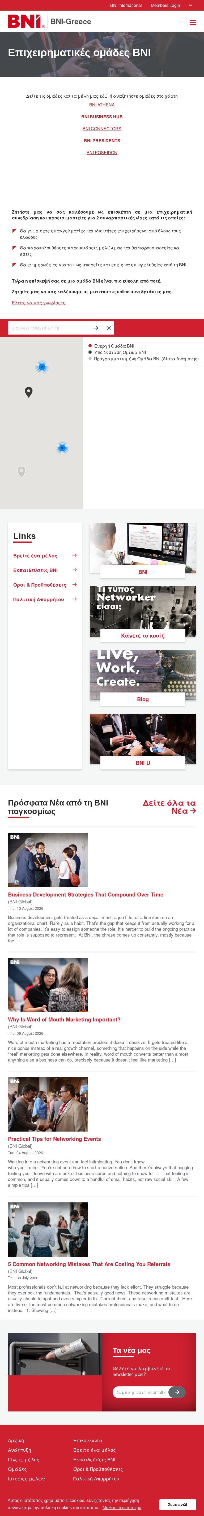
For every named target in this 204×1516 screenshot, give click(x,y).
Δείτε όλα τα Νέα (169, 807)
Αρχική (16, 1440)
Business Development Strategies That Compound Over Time (85, 894)
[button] (28, 392)
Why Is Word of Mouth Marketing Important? (64, 1019)
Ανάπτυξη (19, 1449)
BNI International (126, 5)
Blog (143, 699)
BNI (142, 571)
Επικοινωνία (87, 1440)
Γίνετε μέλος (23, 1459)
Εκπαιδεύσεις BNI (35, 570)
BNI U (143, 762)
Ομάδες (17, 1468)
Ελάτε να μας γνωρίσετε (39, 303)
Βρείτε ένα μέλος (35, 555)
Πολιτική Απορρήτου (38, 599)
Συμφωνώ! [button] (177, 1504)
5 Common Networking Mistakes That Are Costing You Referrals (89, 1263)
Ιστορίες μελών (26, 1478)
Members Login (165, 5)
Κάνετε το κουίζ (143, 635)
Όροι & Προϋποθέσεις (39, 584)
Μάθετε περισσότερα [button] (122, 1507)
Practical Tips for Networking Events (54, 1138)
